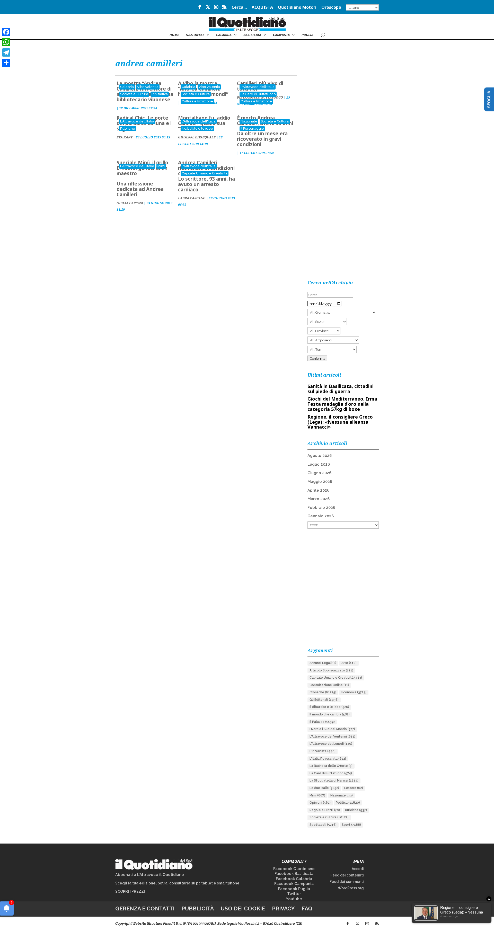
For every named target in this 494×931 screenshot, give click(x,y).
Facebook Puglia (294, 888)
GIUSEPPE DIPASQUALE (197, 137)
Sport (351, 825)
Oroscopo (331, 7)
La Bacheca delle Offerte (331, 766)
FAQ (307, 908)
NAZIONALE (195, 35)
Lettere (353, 788)
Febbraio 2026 (321, 507)
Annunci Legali (323, 663)
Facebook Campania (294, 883)
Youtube (294, 899)
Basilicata (252, 35)
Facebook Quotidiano (294, 868)
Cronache (323, 692)
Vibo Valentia (147, 87)
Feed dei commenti (347, 882)
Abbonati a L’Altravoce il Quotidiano (149, 874)
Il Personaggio (252, 128)
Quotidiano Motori (297, 7)
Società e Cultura (134, 94)
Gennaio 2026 (320, 516)
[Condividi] (6, 63)
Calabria (224, 35)
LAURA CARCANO (192, 198)
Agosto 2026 (319, 455)
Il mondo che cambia (330, 714)
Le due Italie (324, 788)
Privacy (283, 908)
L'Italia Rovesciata (328, 758)
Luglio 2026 (318, 464)
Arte (349, 663)
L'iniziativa (160, 94)
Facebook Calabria (294, 878)
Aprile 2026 (318, 490)
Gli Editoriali (324, 700)
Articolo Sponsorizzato (331, 670)
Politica (348, 802)
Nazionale (249, 121)
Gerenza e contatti (144, 908)
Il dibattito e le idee (197, 128)
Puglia (307, 35)
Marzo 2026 (318, 498)
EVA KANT (125, 137)
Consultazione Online (329, 685)
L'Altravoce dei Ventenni (332, 736)
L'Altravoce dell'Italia (258, 87)
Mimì (161, 166)
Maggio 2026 (319, 481)
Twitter (294, 893)
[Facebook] (6, 32)
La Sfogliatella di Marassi (334, 780)
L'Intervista (323, 751)
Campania (281, 35)
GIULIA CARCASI (130, 203)
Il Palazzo (322, 722)
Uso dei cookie (243, 908)
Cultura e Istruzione (197, 101)
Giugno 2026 (319, 473)
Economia (353, 692)
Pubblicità (197, 908)
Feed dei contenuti (347, 875)
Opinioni (320, 802)
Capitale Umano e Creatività (204, 173)
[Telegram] (6, 52)
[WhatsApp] (6, 42)
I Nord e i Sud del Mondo (332, 729)
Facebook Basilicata (294, 873)
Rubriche (127, 128)
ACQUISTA (262, 7)
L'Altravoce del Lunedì (331, 744)
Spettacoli (323, 825)
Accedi (358, 869)
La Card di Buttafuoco (258, 94)
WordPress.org (351, 888)
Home (174, 35)
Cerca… (239, 7)
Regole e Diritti (325, 810)
